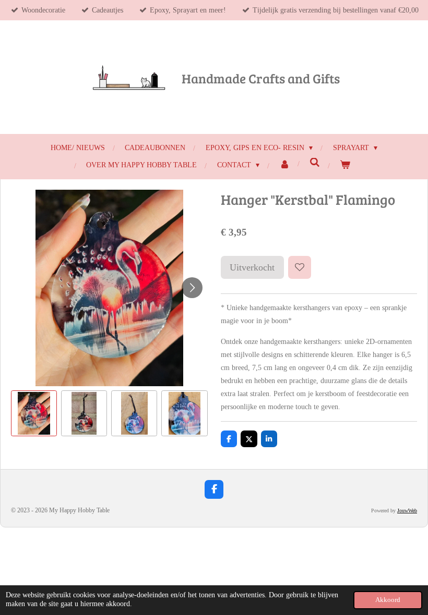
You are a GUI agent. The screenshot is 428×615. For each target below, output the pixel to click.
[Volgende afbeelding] (192, 287)
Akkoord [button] (387, 600)
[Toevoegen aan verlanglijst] (299, 267)
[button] (34, 413)
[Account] (285, 165)
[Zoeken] (315, 163)
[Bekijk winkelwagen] (345, 165)
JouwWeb (407, 510)
